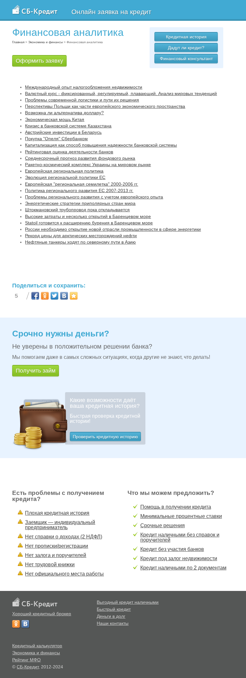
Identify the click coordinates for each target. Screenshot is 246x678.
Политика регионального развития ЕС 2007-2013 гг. (79, 190)
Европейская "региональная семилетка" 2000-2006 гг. (81, 184)
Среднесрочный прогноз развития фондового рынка (80, 158)
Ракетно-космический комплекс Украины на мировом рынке (88, 164)
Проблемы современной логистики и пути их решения (82, 99)
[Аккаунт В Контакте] (25, 624)
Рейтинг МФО (26, 659)
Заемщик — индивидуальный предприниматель (60, 525)
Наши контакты (112, 623)
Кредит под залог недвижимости (178, 558)
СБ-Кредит (27, 666)
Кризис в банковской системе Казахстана (68, 125)
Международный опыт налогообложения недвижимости (83, 87)
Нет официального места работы (64, 574)
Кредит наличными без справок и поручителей (179, 537)
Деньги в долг (111, 616)
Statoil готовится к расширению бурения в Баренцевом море (89, 222)
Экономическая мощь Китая (54, 119)
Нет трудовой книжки (50, 564)
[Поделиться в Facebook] (35, 296)
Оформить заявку (39, 61)
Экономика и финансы (36, 652)
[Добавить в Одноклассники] (45, 296)
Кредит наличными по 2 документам (183, 567)
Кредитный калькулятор (37, 645)
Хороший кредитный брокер (41, 613)
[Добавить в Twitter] (54, 296)
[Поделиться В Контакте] (64, 296)
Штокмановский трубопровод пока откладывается (77, 209)
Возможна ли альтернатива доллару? (64, 112)
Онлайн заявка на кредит (111, 11)
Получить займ (35, 370)
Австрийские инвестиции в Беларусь (63, 132)
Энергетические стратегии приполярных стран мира (80, 203)
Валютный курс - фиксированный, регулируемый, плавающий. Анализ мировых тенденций (121, 93)
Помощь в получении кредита (175, 507)
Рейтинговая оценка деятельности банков (69, 151)
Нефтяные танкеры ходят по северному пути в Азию (80, 242)
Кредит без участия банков (172, 549)
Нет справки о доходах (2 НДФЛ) (63, 536)
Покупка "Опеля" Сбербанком (56, 138)
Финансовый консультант (186, 58)
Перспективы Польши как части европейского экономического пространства (105, 106)
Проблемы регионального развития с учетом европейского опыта (94, 196)
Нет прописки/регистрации (56, 546)
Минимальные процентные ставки (181, 516)
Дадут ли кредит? (186, 47)
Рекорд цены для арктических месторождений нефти (81, 235)
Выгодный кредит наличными (128, 602)
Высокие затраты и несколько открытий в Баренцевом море (88, 216)
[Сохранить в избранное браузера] (74, 296)
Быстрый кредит (114, 609)
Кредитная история (186, 36)
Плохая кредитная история (57, 513)
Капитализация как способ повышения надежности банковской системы (101, 145)
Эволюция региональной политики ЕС (65, 177)
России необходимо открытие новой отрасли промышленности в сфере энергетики (113, 229)
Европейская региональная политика (64, 171)
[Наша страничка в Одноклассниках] (16, 624)
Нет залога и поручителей (55, 555)
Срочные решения (162, 525)
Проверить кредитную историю (105, 436)
